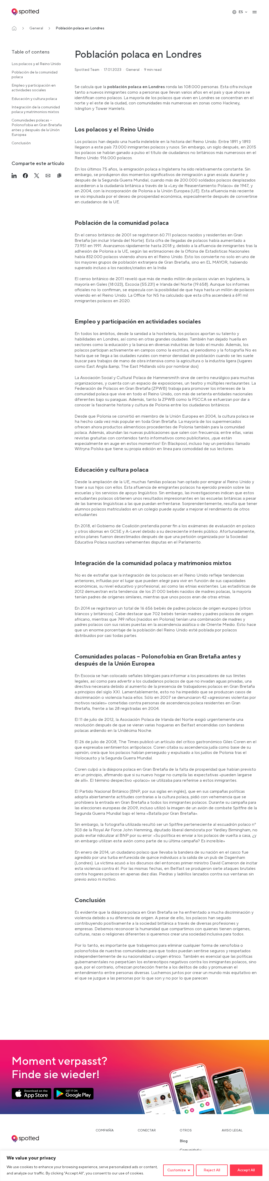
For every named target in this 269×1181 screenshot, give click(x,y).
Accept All (246, 1170)
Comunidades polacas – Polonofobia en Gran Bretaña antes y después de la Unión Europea (37, 127)
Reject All (212, 1170)
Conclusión (21, 143)
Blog (184, 1141)
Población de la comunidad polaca (35, 74)
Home (14, 28)
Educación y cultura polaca (34, 99)
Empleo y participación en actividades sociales (34, 88)
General (36, 28)
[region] (134, 1165)
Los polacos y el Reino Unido (36, 64)
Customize (176, 1170)
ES (241, 12)
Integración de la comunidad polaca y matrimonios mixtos (36, 109)
